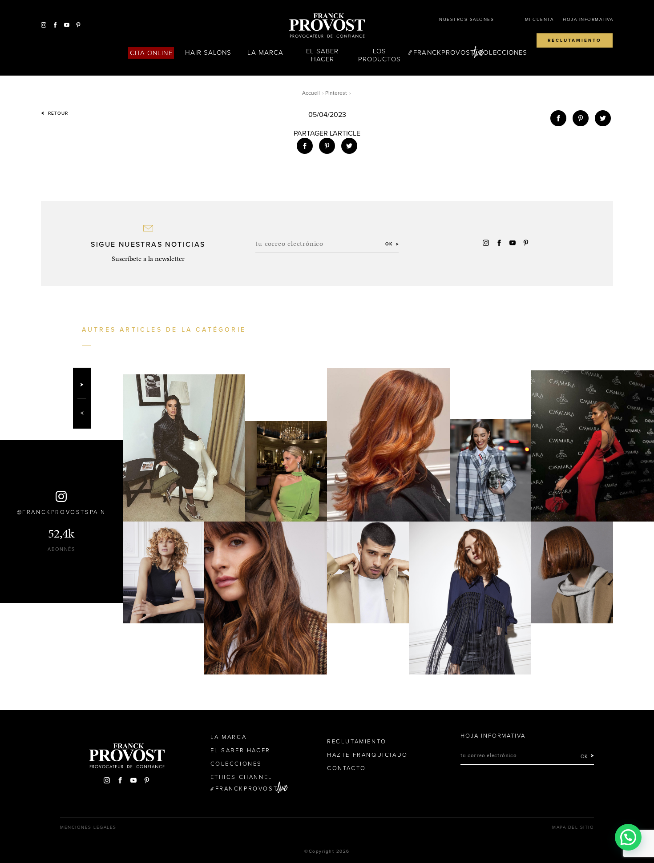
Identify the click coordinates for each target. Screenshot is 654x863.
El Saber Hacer (322, 55)
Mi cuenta (539, 19)
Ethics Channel (241, 777)
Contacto (346, 768)
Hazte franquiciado (367, 755)
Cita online (151, 53)
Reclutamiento (575, 40)
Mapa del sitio (573, 827)
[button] (628, 837)
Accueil (311, 93)
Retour (57, 113)
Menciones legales (88, 827)
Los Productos (379, 55)
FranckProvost (443, 52)
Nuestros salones (466, 19)
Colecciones (502, 52)
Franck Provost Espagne (327, 25)
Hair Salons (208, 52)
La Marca (265, 52)
